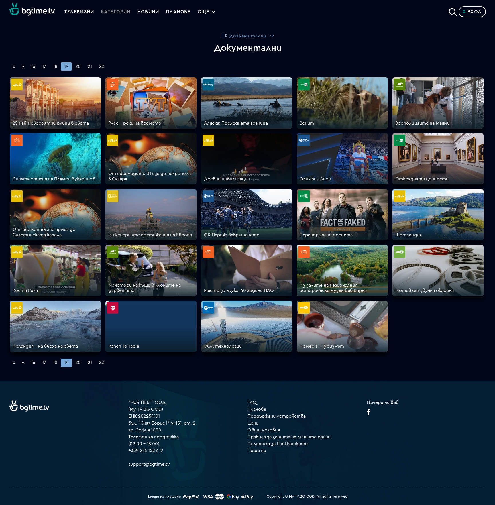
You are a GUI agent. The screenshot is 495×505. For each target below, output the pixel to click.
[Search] (453, 10)
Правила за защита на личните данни (289, 437)
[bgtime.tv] (29, 406)
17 (44, 66)
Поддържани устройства (276, 416)
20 (78, 66)
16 (33, 66)
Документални (247, 36)
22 (101, 66)
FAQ (251, 402)
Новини (148, 11)
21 (90, 66)
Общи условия (263, 430)
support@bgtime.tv (149, 464)
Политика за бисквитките (277, 443)
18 (55, 66)
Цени (252, 423)
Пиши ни (256, 450)
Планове (256, 409)
